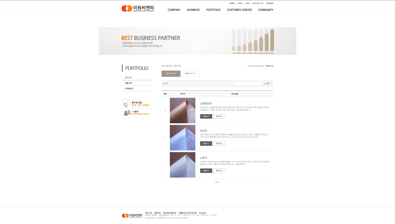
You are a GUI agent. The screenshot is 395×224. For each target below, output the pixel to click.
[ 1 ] (217, 182)
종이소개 (177, 66)
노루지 (204, 157)
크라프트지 (206, 103)
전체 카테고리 (166, 66)
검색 (268, 83)
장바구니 (219, 116)
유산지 (204, 130)
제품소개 (188, 73)
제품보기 (206, 116)
